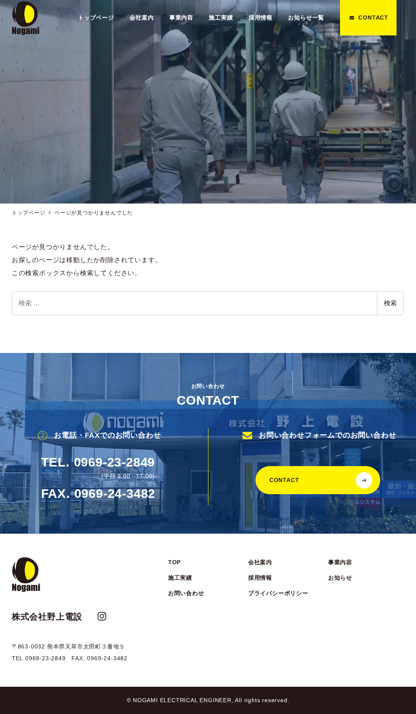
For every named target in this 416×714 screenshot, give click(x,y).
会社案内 (260, 562)
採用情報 (260, 577)
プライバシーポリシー (278, 593)
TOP (174, 562)
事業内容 (340, 562)
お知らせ (340, 577)
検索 (390, 303)
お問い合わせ (186, 593)
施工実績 (180, 577)
